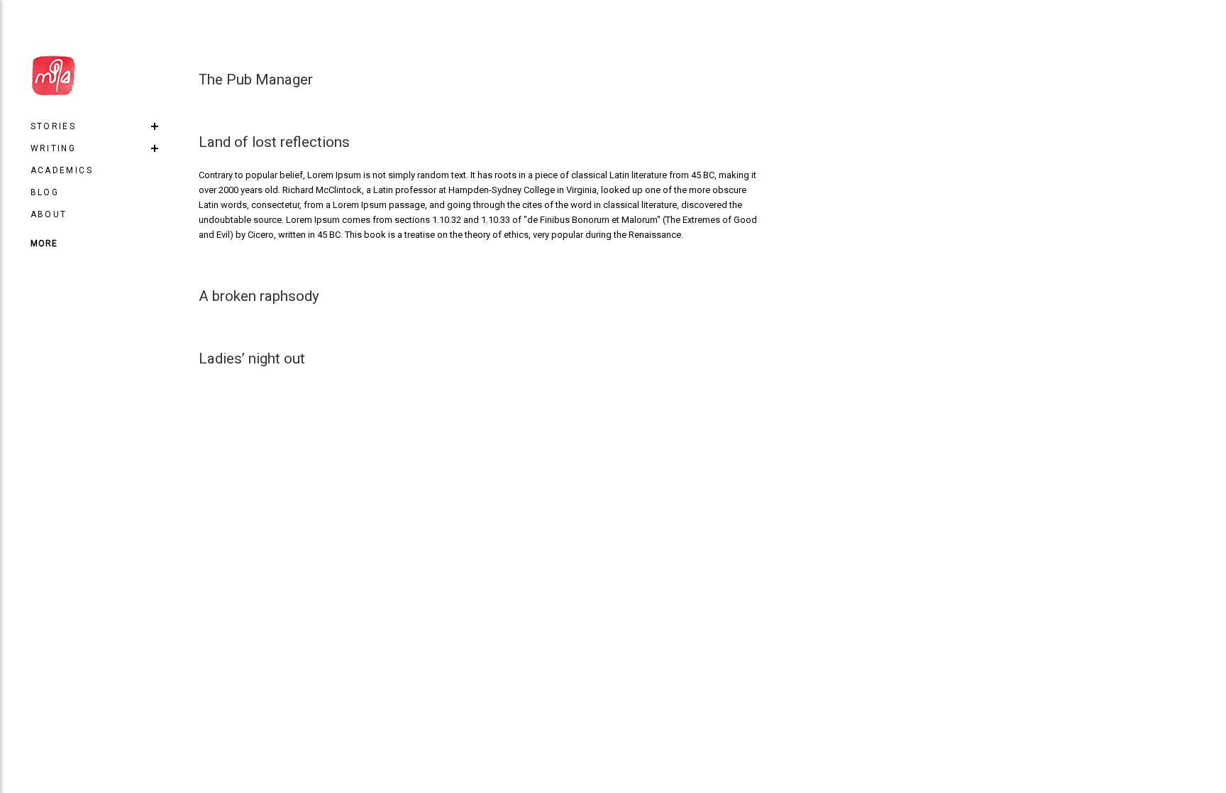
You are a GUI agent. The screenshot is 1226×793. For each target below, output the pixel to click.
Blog (45, 192)
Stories (54, 126)
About (49, 214)
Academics (62, 170)
